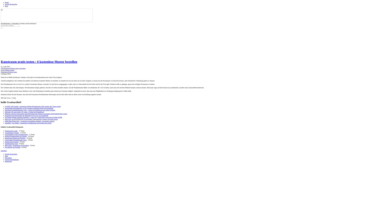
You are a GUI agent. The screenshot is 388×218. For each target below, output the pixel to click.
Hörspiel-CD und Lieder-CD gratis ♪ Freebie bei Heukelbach (24, 112)
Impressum (8, 161)
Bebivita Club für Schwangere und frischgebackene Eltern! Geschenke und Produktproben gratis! (36, 114)
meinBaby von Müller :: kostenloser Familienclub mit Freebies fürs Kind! (28, 123)
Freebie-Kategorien (11, 4)
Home (7, 2)
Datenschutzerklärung (12, 159)
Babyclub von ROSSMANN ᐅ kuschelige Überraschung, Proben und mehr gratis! (31, 119)
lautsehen (4, 151)
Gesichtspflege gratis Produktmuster (16, 134)
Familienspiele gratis (11, 144)
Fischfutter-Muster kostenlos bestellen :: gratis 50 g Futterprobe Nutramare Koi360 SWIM (33, 117)
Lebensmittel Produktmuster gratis (16, 140)
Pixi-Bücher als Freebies (12, 147)
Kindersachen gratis (11, 131)
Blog (6, 6)
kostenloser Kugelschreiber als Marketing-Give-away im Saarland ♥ (26, 115)
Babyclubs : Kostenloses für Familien (17, 145)
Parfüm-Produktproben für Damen (16, 136)
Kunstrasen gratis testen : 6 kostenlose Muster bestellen (39, 61)
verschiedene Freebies (12, 133)
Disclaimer (8, 158)
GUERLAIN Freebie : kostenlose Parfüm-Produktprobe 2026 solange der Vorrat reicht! (33, 106)
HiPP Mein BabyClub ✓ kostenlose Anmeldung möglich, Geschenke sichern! (29, 121)
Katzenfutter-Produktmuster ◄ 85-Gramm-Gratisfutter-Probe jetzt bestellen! (29, 108)
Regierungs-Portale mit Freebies (15, 138)
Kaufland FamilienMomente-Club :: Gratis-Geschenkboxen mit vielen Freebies (30, 110)
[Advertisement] (194, 43)
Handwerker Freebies (12, 142)
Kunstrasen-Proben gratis (9, 72)
